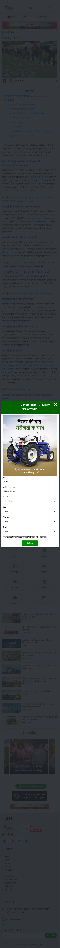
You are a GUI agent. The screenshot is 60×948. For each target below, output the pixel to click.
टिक (41, 537)
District (6, 517)
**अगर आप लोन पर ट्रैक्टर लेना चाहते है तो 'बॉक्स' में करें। (25, 537)
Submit (30, 543)
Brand (5, 497)
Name (5, 477)
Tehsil (5, 527)
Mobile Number (9, 487)
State (5, 507)
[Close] (55, 404)
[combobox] (30, 511)
